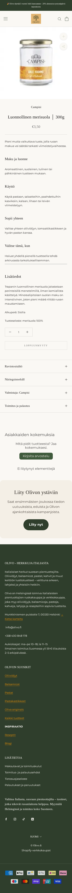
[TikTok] (23, 819)
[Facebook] (6, 819)
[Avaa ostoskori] (66, 19)
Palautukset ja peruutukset (22, 785)
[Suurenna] (63, 36)
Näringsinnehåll (15, 379)
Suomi (34, 836)
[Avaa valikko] (6, 18)
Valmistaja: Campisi (17, 392)
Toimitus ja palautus (17, 405)
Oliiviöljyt (11, 675)
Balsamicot (12, 684)
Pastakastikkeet (15, 701)
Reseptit (10, 734)
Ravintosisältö (13, 366)
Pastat (9, 692)
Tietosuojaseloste (16, 778)
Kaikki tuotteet (14, 718)
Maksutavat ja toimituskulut (23, 766)
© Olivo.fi (36, 845)
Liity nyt (36, 524)
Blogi (8, 743)
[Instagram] (15, 819)
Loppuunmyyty (36, 345)
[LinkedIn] (32, 819)
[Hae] (59, 18)
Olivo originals (14, 709)
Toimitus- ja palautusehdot (22, 772)
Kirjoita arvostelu (36, 456)
